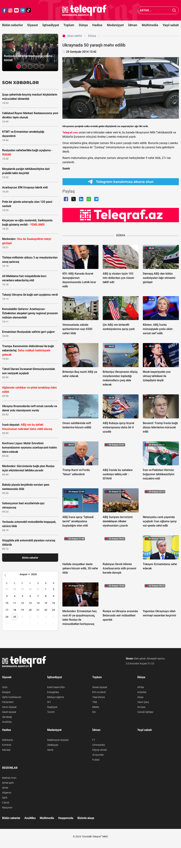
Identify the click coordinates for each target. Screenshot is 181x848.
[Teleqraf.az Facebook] (4, 10)
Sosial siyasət (99, 687)
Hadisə (97, 25)
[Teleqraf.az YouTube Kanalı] (120, 214)
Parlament (8, 702)
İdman (132, 25)
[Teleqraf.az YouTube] (16, 10)
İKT (49, 702)
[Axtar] (174, 10)
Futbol (95, 759)
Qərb (4, 797)
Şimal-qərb (8, 782)
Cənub (5, 802)
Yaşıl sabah (171, 25)
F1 (93, 739)
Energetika (53, 692)
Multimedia (150, 25)
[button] (18, 66)
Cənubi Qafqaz (145, 712)
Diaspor (6, 692)
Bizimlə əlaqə (85, 818)
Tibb (94, 702)
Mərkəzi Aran (9, 777)
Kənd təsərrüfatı (56, 687)
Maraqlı (6, 749)
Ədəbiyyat (52, 744)
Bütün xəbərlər (12, 25)
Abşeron (6, 792)
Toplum (68, 25)
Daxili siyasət (9, 712)
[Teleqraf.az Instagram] (10, 10)
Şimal (5, 787)
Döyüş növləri (99, 749)
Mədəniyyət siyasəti (58, 739)
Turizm (51, 712)
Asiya (140, 697)
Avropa (141, 707)
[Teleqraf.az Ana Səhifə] (84, 10)
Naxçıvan (7, 807)
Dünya (83, 25)
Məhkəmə (7, 739)
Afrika (140, 687)
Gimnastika (98, 744)
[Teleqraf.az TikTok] (28, 10)
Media (95, 707)
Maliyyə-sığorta (55, 697)
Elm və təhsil (99, 692)
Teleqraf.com (70, 132)
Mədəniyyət (115, 25)
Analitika (7, 721)
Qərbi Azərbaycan (11, 697)
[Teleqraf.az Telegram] (22, 10)
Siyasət (32, 25)
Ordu (4, 687)
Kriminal (6, 744)
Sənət (50, 749)
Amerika (141, 692)
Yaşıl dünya (98, 697)
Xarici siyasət (9, 707)
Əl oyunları (98, 754)
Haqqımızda (65, 818)
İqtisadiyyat (50, 25)
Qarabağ (7, 716)
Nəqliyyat (52, 707)
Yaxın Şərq (143, 702)
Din (94, 712)
